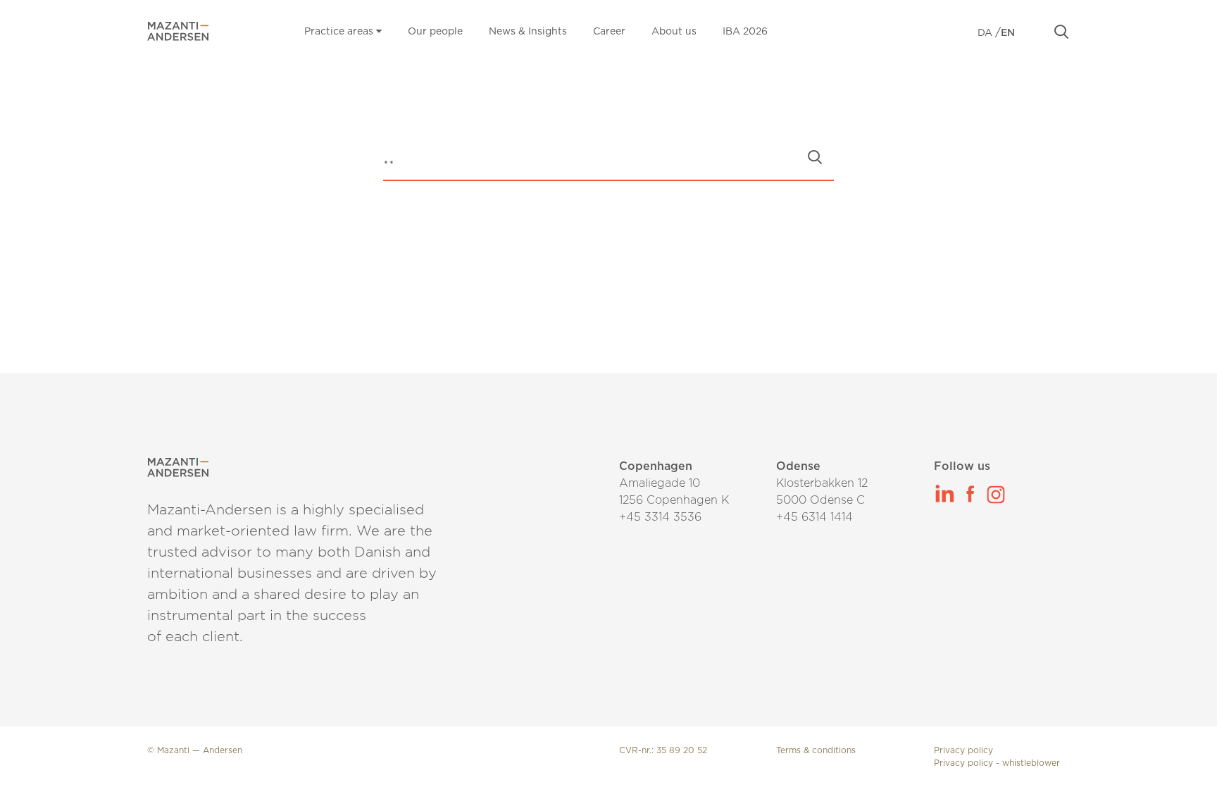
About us (674, 32)
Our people (435, 32)
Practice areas (340, 32)
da (986, 33)
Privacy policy (963, 750)
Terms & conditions (816, 750)
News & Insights (528, 32)
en (1008, 33)
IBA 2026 (745, 32)
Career (609, 32)
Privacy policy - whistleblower (997, 763)
